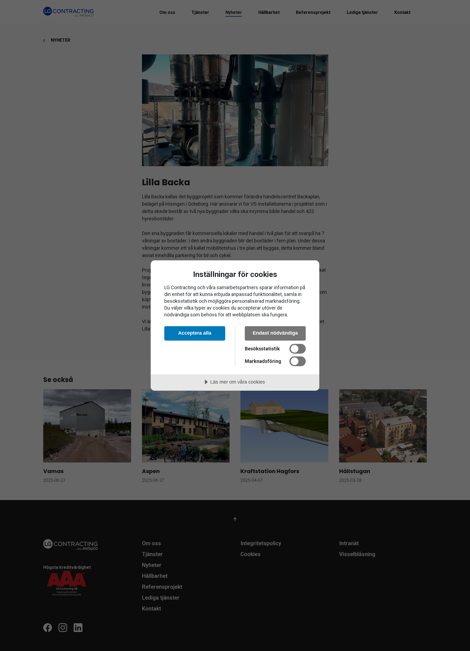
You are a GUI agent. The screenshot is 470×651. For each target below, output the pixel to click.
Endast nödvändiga (275, 333)
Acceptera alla (194, 333)
